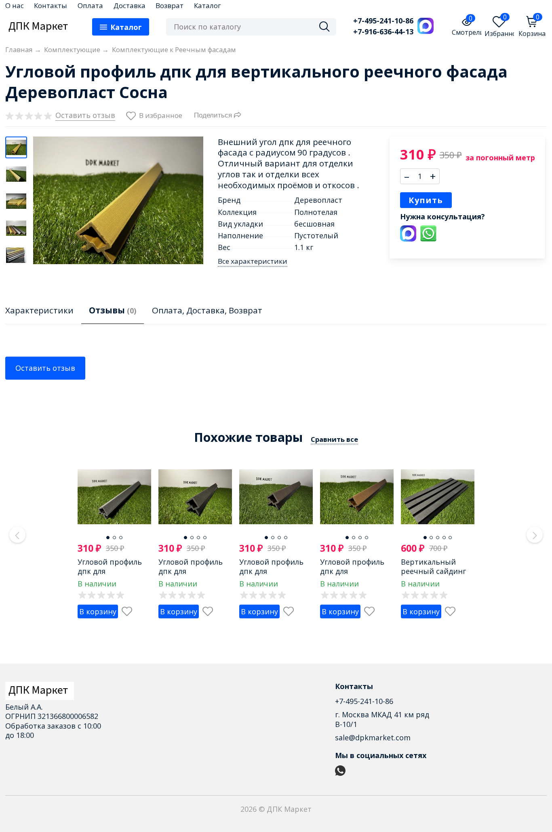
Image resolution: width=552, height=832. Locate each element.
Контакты (50, 5)
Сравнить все (334, 439)
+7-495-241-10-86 (383, 20)
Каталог (207, 5)
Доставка (129, 5)
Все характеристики (252, 261)
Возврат (169, 5)
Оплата (90, 5)
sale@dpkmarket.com (373, 737)
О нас (14, 5)
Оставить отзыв (45, 368)
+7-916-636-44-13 (383, 31)
